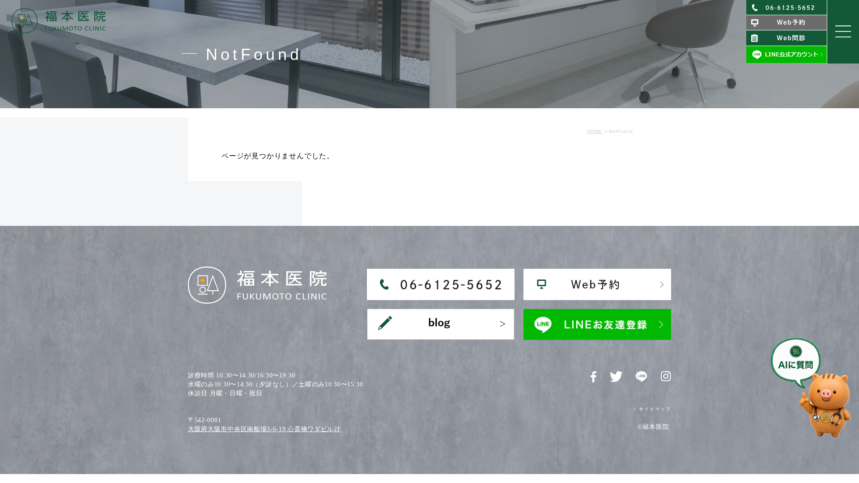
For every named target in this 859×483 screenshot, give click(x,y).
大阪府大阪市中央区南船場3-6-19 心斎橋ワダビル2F (264, 429)
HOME (594, 131)
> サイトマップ (652, 409)
